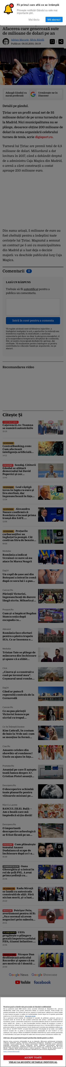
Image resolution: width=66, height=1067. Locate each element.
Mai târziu (34, 19)
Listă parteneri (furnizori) (11, 1051)
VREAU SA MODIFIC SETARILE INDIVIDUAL (33, 1062)
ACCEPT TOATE (33, 1057)
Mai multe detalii (30, 1016)
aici (61, 1027)
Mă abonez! (54, 19)
